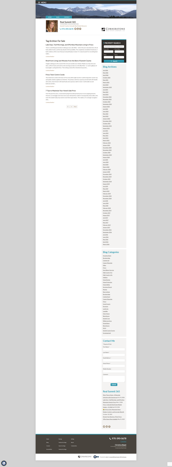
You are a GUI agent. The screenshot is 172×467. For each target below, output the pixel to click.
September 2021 (107, 126)
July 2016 (105, 234)
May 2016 (105, 239)
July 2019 (105, 186)
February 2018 (107, 208)
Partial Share (106, 323)
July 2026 (105, 70)
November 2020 (107, 150)
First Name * (106, 347)
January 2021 (106, 145)
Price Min (106, 49)
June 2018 (105, 203)
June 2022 (105, 111)
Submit (114, 384)
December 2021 (107, 121)
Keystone (105, 306)
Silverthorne (106, 316)
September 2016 (107, 232)
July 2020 (105, 160)
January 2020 (106, 172)
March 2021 (106, 140)
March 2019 (106, 191)
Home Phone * (106, 363)
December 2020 (107, 147)
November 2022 (107, 99)
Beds (105, 54)
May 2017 (105, 222)
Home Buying (106, 280)
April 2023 (105, 94)
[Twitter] (75, 29)
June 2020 (105, 162)
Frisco (104, 268)
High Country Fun (107, 272)
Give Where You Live (108, 270)
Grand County (106, 304)
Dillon (104, 265)
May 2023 (105, 92)
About (72, 442)
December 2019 (107, 174)
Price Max (117, 49)
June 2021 (105, 133)
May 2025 (105, 80)
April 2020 (105, 164)
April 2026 (105, 75)
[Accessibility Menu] (3, 463)
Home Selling (106, 284)
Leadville (105, 311)
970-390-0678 (67, 29)
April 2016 (105, 242)
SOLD (104, 328)
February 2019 (107, 193)
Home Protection (107, 282)
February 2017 (107, 225)
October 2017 (106, 213)
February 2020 (107, 169)
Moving (105, 289)
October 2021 (106, 123)
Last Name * (106, 352)
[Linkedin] (78, 29)
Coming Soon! (106, 297)
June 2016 (105, 237)
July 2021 (105, 131)
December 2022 (107, 97)
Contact (67, 17)
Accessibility (49, 449)
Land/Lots (105, 309)
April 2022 (105, 116)
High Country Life (107, 275)
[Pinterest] (80, 29)
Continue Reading (50, 56)
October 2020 (106, 152)
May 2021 (105, 135)
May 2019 (105, 189)
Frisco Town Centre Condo (55, 75)
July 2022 (105, 109)
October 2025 (106, 77)
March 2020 (106, 167)
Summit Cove (106, 318)
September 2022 (107, 104)
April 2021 (105, 138)
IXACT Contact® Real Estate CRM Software (116, 457)
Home (50, 17)
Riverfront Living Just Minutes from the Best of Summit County (68, 61)
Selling (72, 439)
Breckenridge (106, 258)
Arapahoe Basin (107, 255)
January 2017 (106, 227)
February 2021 (107, 143)
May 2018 (105, 205)
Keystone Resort (107, 287)
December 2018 (107, 196)
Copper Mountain (107, 263)
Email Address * (107, 358)
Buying (60, 439)
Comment (105, 374)
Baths (116, 54)
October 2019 (106, 179)
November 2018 (107, 198)
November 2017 (107, 210)
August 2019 (106, 184)
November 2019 (107, 176)
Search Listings (62, 445)
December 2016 (107, 230)
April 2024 (105, 85)
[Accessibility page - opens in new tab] (96, 457)
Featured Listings (62, 442)
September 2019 (107, 181)
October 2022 (106, 102)
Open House (106, 313)
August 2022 (106, 106)
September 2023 (107, 87)
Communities (74, 445)
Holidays (105, 277)
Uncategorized (107, 333)
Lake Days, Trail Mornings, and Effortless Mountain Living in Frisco (69, 45)
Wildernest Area (107, 321)
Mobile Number (107, 369)
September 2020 (107, 155)
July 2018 (105, 201)
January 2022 (106, 118)
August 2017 (106, 215)
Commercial (106, 260)
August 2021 (106, 128)
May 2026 (105, 73)
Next (75, 106)
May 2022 (105, 114)
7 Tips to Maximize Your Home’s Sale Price (61, 91)
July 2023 (105, 89)
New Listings (106, 292)
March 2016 (106, 244)
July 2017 (105, 218)
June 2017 (105, 220)
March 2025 (106, 82)
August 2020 (106, 157)
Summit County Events (109, 330)
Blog (57, 17)
